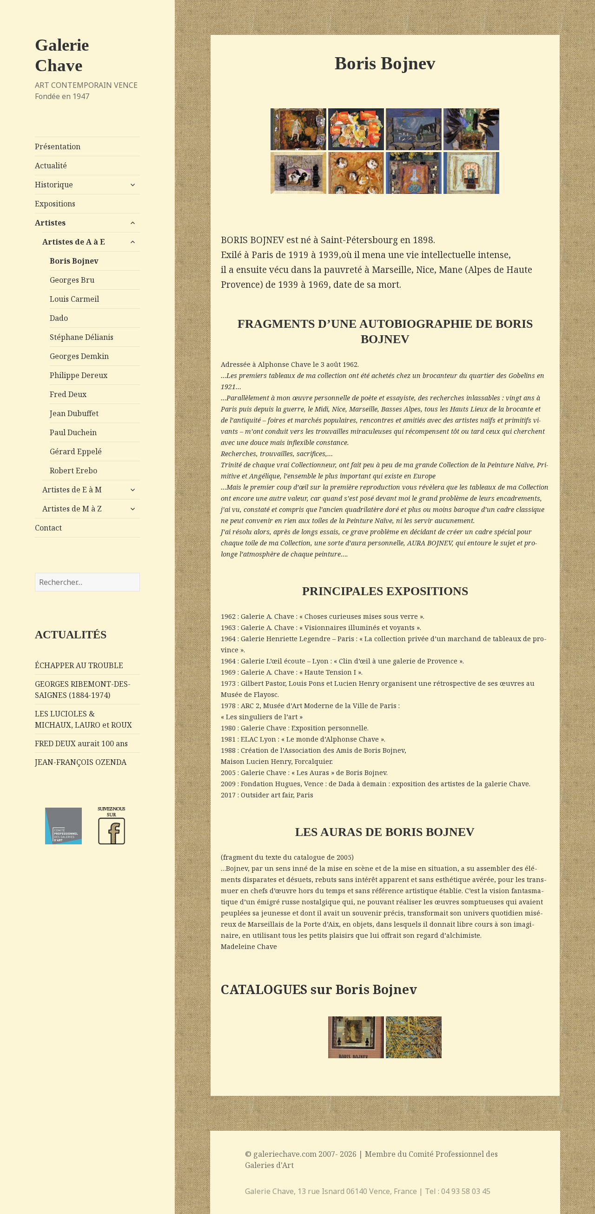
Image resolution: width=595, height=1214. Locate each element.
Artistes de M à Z (72, 509)
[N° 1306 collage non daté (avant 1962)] (356, 129)
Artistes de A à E (73, 242)
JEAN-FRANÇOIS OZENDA (80, 762)
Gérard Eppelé (76, 451)
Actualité (51, 165)
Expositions (55, 204)
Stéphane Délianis (81, 337)
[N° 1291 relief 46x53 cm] (471, 173)
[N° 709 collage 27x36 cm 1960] (298, 173)
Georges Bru (72, 280)
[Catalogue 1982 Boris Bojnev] (356, 1037)
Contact (48, 528)
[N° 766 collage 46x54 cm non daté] (471, 129)
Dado (59, 318)
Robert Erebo (73, 470)
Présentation (57, 146)
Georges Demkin (79, 356)
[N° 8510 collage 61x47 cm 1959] (414, 173)
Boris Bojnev (74, 261)
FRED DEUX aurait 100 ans (81, 743)
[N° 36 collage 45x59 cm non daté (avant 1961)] (414, 129)
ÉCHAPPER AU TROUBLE (79, 665)
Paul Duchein (73, 432)
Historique (54, 184)
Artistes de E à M (72, 489)
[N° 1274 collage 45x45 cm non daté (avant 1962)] (298, 129)
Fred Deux (68, 394)
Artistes (50, 223)
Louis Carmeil (74, 299)
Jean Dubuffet (74, 413)
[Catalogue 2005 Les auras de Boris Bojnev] (414, 1037)
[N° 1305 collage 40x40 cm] (356, 173)
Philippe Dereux (78, 375)
